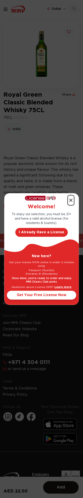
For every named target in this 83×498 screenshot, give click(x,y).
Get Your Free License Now (41, 295)
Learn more (62, 287)
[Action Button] (70, 200)
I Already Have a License (41, 232)
